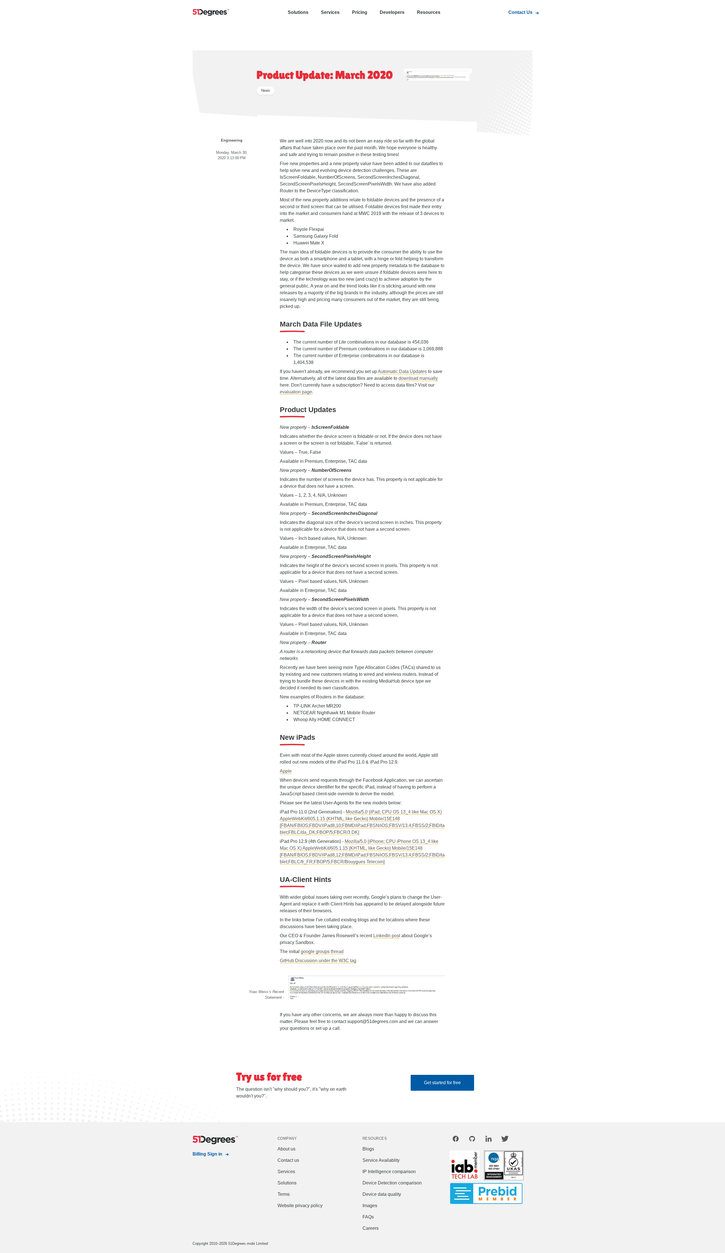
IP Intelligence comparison (389, 1171)
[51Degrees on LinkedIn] (488, 1140)
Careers (370, 1228)
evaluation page (296, 391)
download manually (418, 378)
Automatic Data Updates (402, 371)
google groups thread (322, 951)
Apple (286, 771)
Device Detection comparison (392, 1182)
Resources (428, 12)
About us (286, 1149)
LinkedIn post (386, 935)
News (265, 90)
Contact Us (520, 12)
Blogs (368, 1149)
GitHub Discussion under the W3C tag (318, 960)
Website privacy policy (300, 1205)
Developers (392, 12)
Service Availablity (381, 1160)
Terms (284, 1194)
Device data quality (381, 1194)
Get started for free (442, 1082)
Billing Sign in (207, 1154)
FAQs (368, 1216)
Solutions (298, 12)
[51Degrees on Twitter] (505, 1140)
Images (369, 1205)
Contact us (288, 1160)
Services (330, 12)
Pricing (359, 12)
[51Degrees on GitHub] (472, 1140)
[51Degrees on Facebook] (455, 1140)
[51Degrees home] (215, 1140)
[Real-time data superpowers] (215, 12)
